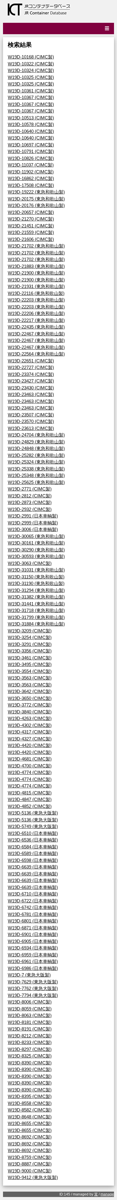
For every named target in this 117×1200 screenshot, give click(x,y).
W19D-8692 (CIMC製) (30, 1136)
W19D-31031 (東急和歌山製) (36, 569)
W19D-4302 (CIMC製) (30, 725)
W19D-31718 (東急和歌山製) (36, 610)
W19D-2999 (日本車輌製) (33, 522)
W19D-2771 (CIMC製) (30, 488)
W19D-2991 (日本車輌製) (33, 515)
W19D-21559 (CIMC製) (31, 232)
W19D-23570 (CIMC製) (31, 421)
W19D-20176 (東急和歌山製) (36, 205)
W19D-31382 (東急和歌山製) (36, 596)
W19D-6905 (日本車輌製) (33, 941)
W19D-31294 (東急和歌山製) (36, 590)
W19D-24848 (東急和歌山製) (36, 448)
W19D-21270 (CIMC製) (31, 218)
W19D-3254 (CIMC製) (30, 637)
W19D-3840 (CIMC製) (30, 711)
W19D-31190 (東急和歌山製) (36, 583)
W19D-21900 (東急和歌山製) (36, 272)
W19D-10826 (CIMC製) (31, 158)
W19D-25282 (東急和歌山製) (36, 455)
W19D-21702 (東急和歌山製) (36, 245)
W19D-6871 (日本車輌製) (33, 927)
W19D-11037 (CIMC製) (31, 164)
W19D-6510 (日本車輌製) (33, 833)
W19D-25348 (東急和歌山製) (36, 475)
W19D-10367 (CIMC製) (31, 97)
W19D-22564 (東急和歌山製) (36, 353)
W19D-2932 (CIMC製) (30, 509)
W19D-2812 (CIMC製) (30, 495)
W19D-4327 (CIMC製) (30, 738)
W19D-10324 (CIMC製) (31, 70)
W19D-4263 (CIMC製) (30, 718)
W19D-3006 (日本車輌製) (33, 529)
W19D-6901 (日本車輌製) (33, 934)
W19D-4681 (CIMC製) (30, 758)
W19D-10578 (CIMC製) (31, 124)
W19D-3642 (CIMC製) (30, 691)
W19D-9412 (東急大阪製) (33, 1177)
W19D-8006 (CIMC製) (30, 1001)
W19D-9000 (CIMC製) (30, 1170)
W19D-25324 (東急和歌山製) (36, 461)
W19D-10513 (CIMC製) (31, 117)
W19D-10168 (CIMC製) (31, 56)
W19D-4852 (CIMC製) (30, 806)
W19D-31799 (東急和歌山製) (36, 617)
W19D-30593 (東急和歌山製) (36, 556)
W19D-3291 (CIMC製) (30, 644)
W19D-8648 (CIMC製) (30, 1116)
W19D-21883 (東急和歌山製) (36, 266)
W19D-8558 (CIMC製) (30, 1103)
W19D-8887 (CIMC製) (30, 1163)
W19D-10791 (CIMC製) (31, 151)
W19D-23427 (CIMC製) (31, 380)
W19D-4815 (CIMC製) (30, 792)
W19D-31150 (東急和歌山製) (36, 576)
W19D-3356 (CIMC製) (30, 650)
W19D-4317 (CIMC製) (30, 731)
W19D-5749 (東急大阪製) (33, 826)
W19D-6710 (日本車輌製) (33, 893)
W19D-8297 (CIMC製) (30, 1049)
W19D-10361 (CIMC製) (31, 90)
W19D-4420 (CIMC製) (30, 745)
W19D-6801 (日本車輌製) (33, 920)
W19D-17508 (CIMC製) (31, 185)
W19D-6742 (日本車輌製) (33, 907)
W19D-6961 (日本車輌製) (33, 961)
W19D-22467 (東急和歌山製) (36, 333)
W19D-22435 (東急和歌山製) (36, 326)
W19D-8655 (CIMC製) (30, 1123)
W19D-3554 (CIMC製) (30, 671)
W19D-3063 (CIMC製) (30, 563)
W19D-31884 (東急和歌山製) (36, 623)
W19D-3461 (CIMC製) (30, 657)
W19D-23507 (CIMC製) (31, 414)
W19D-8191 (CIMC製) (30, 1028)
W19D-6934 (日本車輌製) (33, 947)
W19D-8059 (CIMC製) (30, 1008)
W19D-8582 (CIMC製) (30, 1109)
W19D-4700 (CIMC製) (30, 765)
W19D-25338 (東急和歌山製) (36, 468)
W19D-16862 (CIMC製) (31, 178)
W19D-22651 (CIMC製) (31, 360)
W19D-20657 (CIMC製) (31, 212)
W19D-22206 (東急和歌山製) (36, 313)
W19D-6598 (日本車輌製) (33, 860)
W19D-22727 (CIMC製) (31, 367)
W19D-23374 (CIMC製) (31, 374)
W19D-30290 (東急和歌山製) (36, 549)
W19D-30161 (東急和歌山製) (36, 542)
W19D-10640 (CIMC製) (31, 131)
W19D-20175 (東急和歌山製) (36, 198)
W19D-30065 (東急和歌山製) (36, 536)
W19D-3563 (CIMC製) (30, 677)
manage (107, 1194)
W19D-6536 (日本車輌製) (33, 839)
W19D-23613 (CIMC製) (31, 428)
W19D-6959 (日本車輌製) (33, 954)
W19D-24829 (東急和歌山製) (36, 441)
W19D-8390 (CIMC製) (30, 1062)
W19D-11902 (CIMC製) (31, 171)
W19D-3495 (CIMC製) (30, 664)
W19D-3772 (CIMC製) (30, 704)
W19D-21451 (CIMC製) (31, 225)
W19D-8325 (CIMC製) (30, 1055)
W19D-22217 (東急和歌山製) (36, 320)
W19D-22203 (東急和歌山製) (36, 299)
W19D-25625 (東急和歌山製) (36, 482)
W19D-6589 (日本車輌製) (33, 853)
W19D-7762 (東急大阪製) (33, 988)
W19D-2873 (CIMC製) (30, 502)
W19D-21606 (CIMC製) (31, 239)
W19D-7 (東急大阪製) (29, 974)
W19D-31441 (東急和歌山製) (36, 603)
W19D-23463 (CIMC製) (31, 394)
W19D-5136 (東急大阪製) (33, 812)
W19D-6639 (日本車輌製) (33, 866)
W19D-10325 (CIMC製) (31, 77)
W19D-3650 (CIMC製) (30, 698)
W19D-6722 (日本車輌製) (33, 900)
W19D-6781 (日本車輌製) (33, 914)
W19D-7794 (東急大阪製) (33, 995)
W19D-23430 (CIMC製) (31, 387)
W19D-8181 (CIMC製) (30, 1022)
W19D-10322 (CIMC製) (31, 63)
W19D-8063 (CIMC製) (30, 1015)
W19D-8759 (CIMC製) (30, 1157)
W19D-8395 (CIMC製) (30, 1096)
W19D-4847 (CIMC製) (30, 799)
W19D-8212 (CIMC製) (30, 1035)
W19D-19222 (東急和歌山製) (36, 191)
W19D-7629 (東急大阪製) (33, 981)
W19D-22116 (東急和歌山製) (36, 293)
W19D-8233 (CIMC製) (30, 1042)
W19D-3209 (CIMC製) (30, 630)
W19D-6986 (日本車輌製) (33, 968)
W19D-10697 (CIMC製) (31, 144)
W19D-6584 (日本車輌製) (33, 846)
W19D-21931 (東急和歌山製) (36, 286)
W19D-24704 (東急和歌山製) (36, 434)
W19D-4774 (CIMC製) (30, 772)
